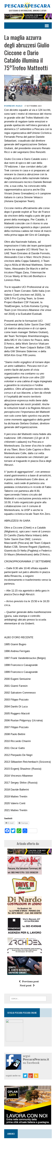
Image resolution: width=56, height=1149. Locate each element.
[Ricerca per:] (28, 998)
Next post (25, 985)
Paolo (19, 106)
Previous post (30, 981)
